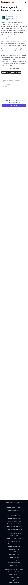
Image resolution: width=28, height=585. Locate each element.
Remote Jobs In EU (14, 582)
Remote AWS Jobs (14, 565)
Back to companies (14, 93)
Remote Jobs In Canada (14, 577)
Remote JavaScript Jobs (14, 541)
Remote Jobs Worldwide (14, 572)
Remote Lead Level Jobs (14, 518)
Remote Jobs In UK (14, 580)
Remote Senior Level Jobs (14, 510)
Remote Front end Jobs (14, 543)
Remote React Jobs (14, 560)
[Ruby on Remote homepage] (7, 2)
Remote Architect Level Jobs (14, 521)
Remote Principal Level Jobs (14, 515)
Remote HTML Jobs (14, 549)
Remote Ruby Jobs (14, 535)
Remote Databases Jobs (14, 546)
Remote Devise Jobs (14, 557)
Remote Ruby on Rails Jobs (14, 538)
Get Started (14, 105)
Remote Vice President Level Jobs (14, 529)
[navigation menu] (22, 2)
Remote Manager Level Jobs (14, 523)
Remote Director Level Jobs (14, 526)
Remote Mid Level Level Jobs (14, 507)
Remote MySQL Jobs (14, 554)
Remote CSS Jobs (14, 552)
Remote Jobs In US (14, 574)
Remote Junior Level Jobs (14, 505)
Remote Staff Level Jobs (14, 513)
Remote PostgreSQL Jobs (14, 562)
